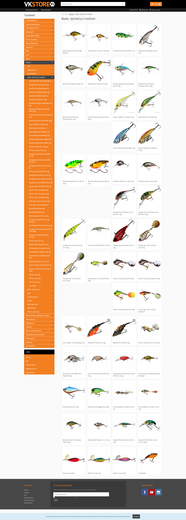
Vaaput (29, 301)
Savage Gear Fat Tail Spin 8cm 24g (40, 186)
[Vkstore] (40, 4)
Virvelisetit (29, 47)
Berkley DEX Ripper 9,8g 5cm (38, 96)
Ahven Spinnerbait (33, 289)
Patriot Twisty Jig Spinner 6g (38, 190)
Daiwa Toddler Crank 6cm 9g (38, 124)
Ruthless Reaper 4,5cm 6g (37, 150)
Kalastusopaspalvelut (33, 24)
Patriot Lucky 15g (35, 282)
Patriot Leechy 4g (33, 312)
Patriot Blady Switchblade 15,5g (39, 135)
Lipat (29, 293)
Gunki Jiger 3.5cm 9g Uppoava (39, 205)
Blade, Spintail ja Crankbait (36, 77)
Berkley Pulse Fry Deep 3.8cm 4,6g (40, 121)
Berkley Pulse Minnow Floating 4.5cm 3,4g (39, 110)
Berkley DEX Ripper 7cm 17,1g (39, 261)
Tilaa (55, 500)
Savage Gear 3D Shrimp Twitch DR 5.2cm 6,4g (40, 230)
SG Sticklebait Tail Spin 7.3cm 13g (40, 252)
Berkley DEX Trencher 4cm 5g (39, 85)
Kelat (27, 51)
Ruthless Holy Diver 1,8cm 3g (38, 147)
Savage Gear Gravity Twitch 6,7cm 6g (40, 167)
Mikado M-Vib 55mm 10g (37, 209)
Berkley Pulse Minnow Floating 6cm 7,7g (41, 116)
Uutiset (28, 357)
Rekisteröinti (144, 10)
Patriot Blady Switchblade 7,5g (39, 132)
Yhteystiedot (30, 372)
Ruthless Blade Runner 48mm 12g (40, 143)
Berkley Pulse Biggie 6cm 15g (39, 244)
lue (76, 497)
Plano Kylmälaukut (32, 43)
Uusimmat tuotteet (32, 10)
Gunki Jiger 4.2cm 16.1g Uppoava (39, 201)
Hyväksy (136, 516)
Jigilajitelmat (31, 70)
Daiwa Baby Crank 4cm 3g (37, 128)
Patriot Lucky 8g (34, 275)
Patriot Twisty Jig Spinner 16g (39, 197)
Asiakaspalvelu (133, 10)
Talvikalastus (30, 323)
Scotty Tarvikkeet (32, 40)
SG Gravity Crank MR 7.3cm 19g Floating (39, 221)
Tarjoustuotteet (46, 10)
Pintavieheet (31, 308)
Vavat (27, 55)
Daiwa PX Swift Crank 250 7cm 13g (40, 265)
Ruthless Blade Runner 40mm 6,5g (40, 139)
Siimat (28, 59)
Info (27, 361)
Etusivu (26, 490)
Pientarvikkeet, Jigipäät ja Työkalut (37, 315)
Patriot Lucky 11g (35, 278)
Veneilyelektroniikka (32, 36)
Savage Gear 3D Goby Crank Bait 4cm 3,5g (39, 161)
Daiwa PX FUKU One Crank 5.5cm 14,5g (40, 270)
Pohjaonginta (30, 338)
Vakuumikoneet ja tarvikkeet (35, 335)
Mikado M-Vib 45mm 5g (36, 212)
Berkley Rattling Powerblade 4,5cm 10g (40, 104)
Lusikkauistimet (32, 297)
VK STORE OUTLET (32, 28)
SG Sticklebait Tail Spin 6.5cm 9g (39, 248)
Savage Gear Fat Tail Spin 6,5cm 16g (40, 183)
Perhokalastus (30, 319)
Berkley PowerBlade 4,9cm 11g (39, 92)
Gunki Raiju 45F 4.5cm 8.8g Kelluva (40, 81)
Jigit (28, 66)
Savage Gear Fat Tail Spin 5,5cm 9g (40, 179)
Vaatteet (29, 327)
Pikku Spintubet (32, 304)
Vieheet (28, 62)
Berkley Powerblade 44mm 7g (39, 88)
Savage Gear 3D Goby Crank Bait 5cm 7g (39, 155)
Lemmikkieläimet (31, 20)
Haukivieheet (31, 74)
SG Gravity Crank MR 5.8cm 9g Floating (39, 236)
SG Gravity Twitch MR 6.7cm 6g (39, 171)
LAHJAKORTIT (31, 346)
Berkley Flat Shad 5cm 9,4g (38, 100)
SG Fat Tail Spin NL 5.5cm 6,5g (39, 216)
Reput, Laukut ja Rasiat (33, 331)
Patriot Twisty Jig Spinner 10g (39, 194)
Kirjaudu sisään (156, 10)
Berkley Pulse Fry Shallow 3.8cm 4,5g (39, 257)
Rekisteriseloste (31, 369)
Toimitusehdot (31, 365)
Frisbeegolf (29, 32)
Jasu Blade (32, 286)
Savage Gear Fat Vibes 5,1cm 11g (40, 175)
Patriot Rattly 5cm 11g (36, 241)
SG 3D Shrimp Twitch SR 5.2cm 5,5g (40, 225)
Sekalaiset (29, 342)
